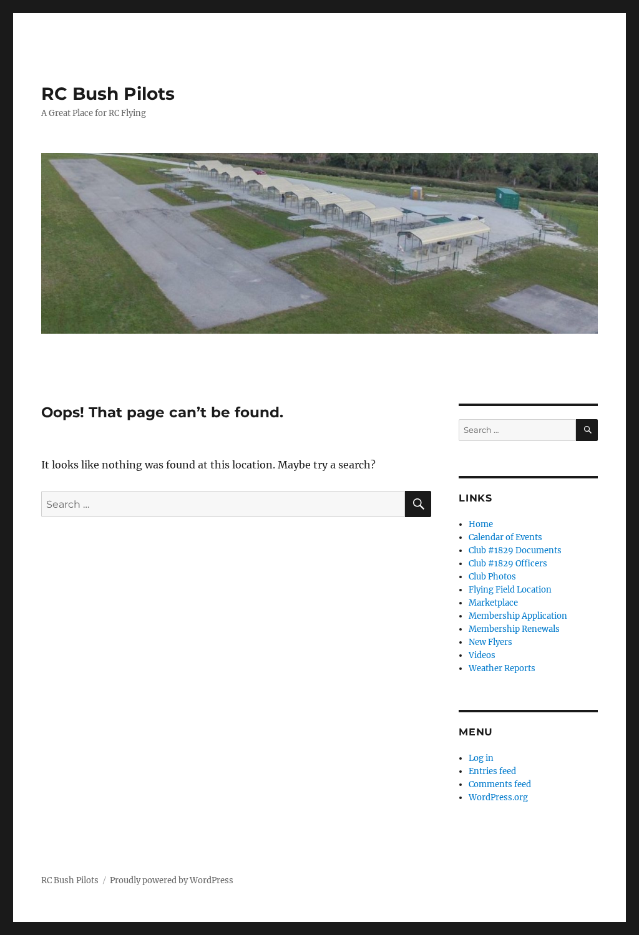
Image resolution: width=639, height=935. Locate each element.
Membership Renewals (514, 629)
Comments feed (500, 784)
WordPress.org (498, 797)
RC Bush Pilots (108, 93)
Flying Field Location (510, 589)
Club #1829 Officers (508, 563)
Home (481, 524)
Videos (482, 655)
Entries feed (492, 771)
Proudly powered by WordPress (171, 880)
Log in (481, 758)
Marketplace (493, 603)
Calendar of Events (505, 537)
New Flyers (490, 642)
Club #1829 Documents (515, 550)
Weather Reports (502, 668)
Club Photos (492, 576)
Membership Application (518, 616)
